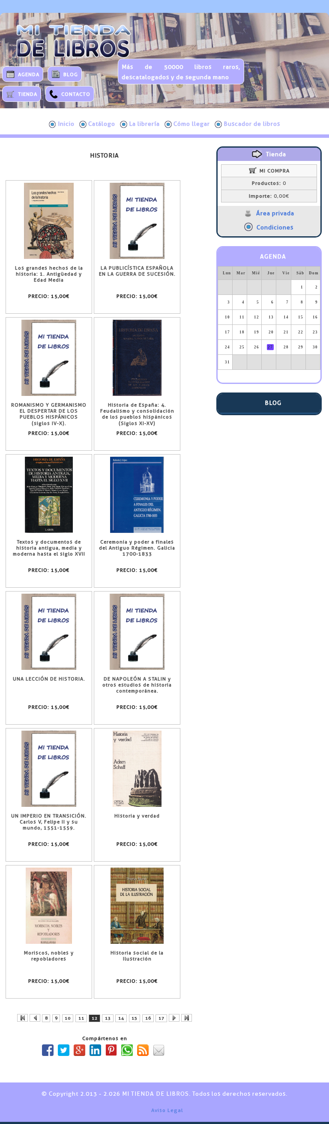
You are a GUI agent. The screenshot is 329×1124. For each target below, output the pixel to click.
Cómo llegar (191, 123)
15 (135, 1018)
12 (95, 1018)
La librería (144, 123)
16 (148, 1018)
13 (108, 1018)
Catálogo (101, 123)
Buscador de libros (252, 123)
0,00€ (269, 196)
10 (68, 1018)
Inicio (66, 123)
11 (81, 1018)
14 (121, 1018)
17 (161, 1018)
